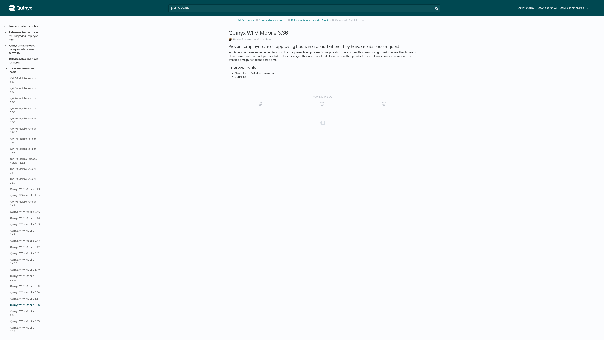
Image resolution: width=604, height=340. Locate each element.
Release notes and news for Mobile (23, 60)
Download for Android (572, 7)
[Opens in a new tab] (322, 122)
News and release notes (23, 26)
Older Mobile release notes (22, 70)
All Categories (246, 20)
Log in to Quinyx (526, 7)
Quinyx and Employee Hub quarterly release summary (22, 49)
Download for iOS (547, 7)
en (589, 7)
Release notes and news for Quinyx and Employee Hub (23, 36)
